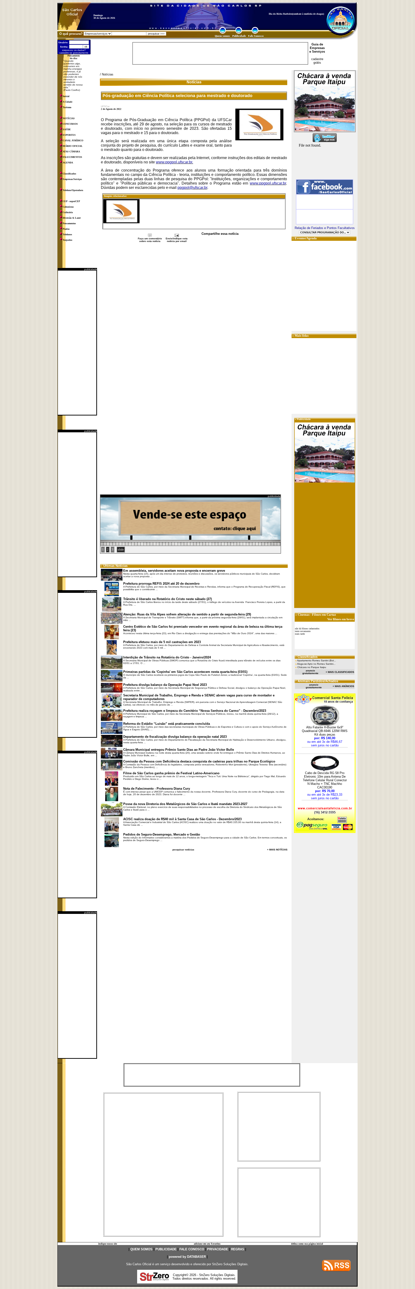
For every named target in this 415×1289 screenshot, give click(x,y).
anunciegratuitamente (310, 672)
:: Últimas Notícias (114, 566)
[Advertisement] (77, 343)
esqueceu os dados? (74, 50)
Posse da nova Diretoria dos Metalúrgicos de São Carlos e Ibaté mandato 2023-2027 (185, 804)
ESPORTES (69, 135)
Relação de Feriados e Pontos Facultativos (325, 228)
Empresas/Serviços (72, 179)
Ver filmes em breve (340, 619)
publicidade (90, 269)
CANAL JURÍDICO (73, 140)
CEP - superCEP (71, 201)
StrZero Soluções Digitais (230, 1264)
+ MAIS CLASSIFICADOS (340, 672)
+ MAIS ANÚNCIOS (343, 686)
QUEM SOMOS (141, 1249)
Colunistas (68, 206)
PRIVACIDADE (217, 1249)
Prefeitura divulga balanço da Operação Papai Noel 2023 (165, 685)
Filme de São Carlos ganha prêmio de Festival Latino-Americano (171, 773)
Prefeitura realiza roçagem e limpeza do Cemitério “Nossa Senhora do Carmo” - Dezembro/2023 (194, 711)
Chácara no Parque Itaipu (311, 667)
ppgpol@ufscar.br (192, 188)
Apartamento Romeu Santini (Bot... (316, 660)
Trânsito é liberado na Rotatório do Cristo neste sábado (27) (167, 599)
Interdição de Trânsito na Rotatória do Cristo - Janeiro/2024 (167, 657)
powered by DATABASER (187, 1256)
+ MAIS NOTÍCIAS (277, 849)
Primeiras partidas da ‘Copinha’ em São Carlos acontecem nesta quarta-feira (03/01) (185, 672)
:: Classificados (306, 657)
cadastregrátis (317, 60)
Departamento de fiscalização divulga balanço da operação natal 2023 (175, 736)
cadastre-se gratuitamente (73, 52)
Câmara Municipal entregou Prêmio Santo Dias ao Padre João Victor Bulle (178, 749)
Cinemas (304, 614)
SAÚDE (67, 129)
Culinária (68, 212)
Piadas (66, 229)
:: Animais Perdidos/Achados (316, 681)
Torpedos (67, 240)
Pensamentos (69, 223)
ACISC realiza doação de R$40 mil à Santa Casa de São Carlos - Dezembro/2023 (182, 819)
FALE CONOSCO (191, 1249)
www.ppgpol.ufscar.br (268, 183)
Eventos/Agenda (306, 238)
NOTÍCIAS (69, 118)
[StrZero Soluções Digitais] (154, 1279)
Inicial (66, 96)
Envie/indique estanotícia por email (177, 239)
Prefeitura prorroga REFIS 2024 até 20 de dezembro (161, 583)
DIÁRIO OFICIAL (73, 146)
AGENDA (68, 162)
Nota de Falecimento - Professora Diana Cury (156, 788)
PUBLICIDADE (166, 1249)
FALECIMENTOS (72, 157)
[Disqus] (194, 307)
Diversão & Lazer (72, 218)
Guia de (317, 44)
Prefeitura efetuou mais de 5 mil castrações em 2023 (162, 642)
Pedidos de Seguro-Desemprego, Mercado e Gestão (161, 834)
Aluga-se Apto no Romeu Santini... (316, 664)
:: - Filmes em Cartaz (315, 614)
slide (121, 549)
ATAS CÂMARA (71, 151)
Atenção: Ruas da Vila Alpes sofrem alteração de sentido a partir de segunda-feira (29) (187, 614)
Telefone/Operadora (73, 190)
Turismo (67, 107)
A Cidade (67, 101)
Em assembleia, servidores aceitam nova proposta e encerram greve (174, 570)
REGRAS (237, 1249)
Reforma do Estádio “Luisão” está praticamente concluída (166, 723)
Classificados (69, 173)
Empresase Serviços (317, 49)
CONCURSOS (70, 124)
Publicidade (304, 419)
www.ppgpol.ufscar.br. (174, 162)
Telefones (67, 234)
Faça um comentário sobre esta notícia (150, 239)
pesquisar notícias (183, 849)
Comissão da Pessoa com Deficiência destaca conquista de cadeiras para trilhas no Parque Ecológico (199, 761)
